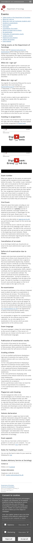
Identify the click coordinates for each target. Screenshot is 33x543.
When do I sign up (8, 19)
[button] (30, 1)
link (11, 455)
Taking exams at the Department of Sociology (16, 17)
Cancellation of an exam (10, 28)
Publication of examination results (13, 34)
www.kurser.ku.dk (24, 219)
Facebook (12, 467)
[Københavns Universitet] (3, 8)
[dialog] (16, 518)
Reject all (8, 539)
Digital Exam (22, 123)
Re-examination (7, 32)
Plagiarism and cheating (10, 37)
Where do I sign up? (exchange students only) (17, 21)
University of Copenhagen (7, 486)
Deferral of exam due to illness (12, 30)
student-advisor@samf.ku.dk (14, 475)
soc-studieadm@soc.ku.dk (9, 308)
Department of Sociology (7, 485)
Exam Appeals (7, 41)
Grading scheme (8, 36)
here (16, 444)
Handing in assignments (10, 23)
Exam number (7, 25)
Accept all (24, 539)
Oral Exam (6, 26)
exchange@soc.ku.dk (7, 87)
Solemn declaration (9, 39)
